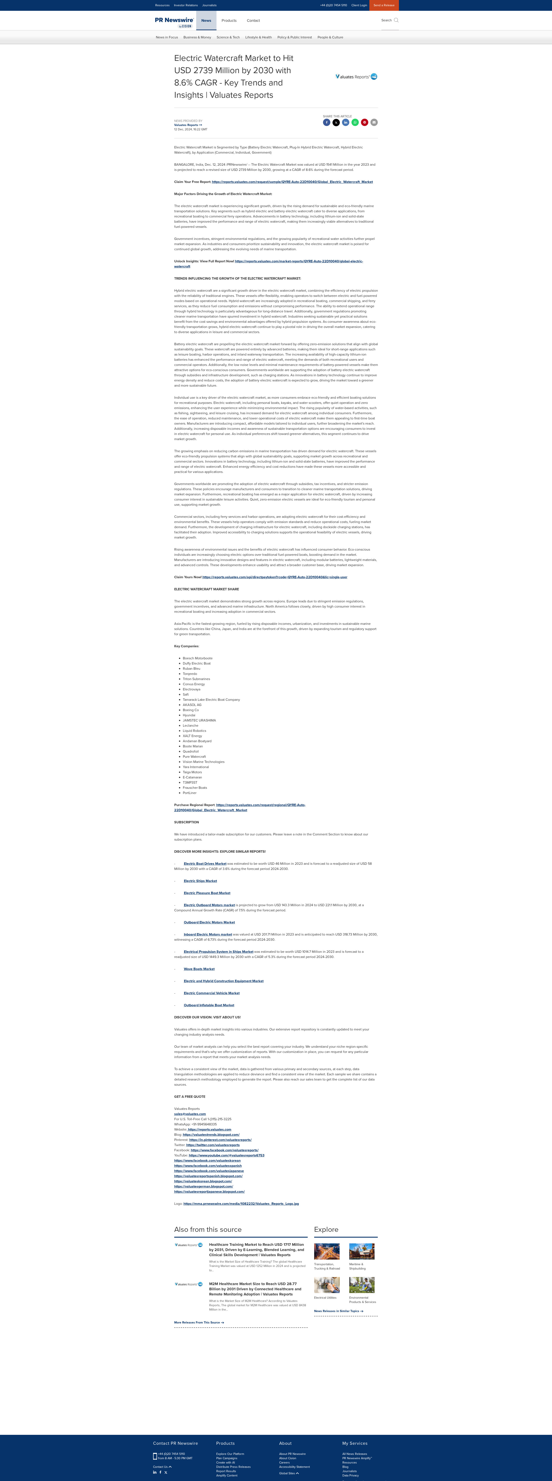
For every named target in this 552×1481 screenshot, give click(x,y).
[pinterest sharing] (364, 123)
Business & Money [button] (197, 37)
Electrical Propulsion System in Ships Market (218, 951)
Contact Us (161, 1467)
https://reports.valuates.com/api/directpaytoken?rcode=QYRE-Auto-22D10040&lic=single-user (274, 577)
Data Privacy (350, 1475)
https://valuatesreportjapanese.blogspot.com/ (209, 1191)
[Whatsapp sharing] (355, 123)
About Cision (287, 1458)
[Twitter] (165, 1472)
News (206, 20)
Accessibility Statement (294, 1467)
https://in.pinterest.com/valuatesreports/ (220, 1139)
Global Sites (287, 1473)
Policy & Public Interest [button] (295, 37)
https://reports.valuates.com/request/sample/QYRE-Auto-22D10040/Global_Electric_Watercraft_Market (292, 181)
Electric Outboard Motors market (209, 905)
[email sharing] (374, 123)
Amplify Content (226, 1475)
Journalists (209, 5)
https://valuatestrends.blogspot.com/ (211, 1134)
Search (386, 20)
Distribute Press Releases (233, 1467)
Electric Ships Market (200, 880)
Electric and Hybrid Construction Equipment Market (223, 980)
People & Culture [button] (330, 37)
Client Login (359, 5)
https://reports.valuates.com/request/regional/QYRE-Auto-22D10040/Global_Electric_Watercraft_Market (240, 807)
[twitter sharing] (336, 123)
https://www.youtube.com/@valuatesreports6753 (226, 1155)
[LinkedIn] (155, 1472)
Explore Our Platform (230, 1454)
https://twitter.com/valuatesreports (213, 1144)
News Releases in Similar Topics (336, 1311)
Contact (253, 20)
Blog (345, 1467)
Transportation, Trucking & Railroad (327, 1266)
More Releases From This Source (197, 1322)
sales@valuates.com (190, 1113)
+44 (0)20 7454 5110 (171, 1454)
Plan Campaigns (226, 1458)
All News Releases (354, 1454)
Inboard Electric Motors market (208, 934)
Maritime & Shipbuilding (357, 1266)
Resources (162, 5)
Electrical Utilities (325, 1297)
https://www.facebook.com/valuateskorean (207, 1160)
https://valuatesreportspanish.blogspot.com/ (208, 1176)
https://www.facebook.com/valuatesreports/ (225, 1150)
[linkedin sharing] (345, 123)
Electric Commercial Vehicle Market (212, 993)
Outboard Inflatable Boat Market (209, 1005)
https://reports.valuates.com (209, 1129)
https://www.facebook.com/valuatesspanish (208, 1165)
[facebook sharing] (326, 123)
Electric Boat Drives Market (205, 863)
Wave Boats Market (199, 968)
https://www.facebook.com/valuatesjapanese (209, 1170)
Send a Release (384, 5)
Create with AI (225, 1462)
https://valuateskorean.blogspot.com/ (203, 1181)
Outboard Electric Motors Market (209, 922)
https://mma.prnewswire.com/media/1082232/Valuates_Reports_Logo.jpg (241, 1203)
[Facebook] (160, 1472)
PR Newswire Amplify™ (357, 1458)
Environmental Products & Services (362, 1299)
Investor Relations (186, 5)
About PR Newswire (292, 1454)
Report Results (226, 1471)
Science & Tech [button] (228, 37)
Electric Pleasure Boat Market (207, 892)
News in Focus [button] (167, 37)
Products (229, 20)
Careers (284, 1462)
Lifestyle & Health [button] (258, 37)
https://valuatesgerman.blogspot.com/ (203, 1186)
